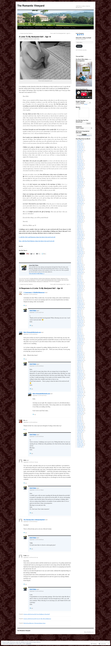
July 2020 (79, 241)
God (62, 280)
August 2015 (79, 326)
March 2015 (79, 333)
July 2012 (79, 380)
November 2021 (80, 218)
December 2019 (80, 251)
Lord (20, 281)
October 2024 (79, 166)
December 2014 (80, 338)
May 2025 (79, 156)
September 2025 (80, 150)
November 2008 (80, 445)
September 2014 (80, 342)
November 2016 (80, 304)
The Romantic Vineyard (30, 5)
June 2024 (79, 172)
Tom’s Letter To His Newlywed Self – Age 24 (60, 33)
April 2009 (79, 438)
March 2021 (79, 229)
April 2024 (79, 175)
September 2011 (80, 395)
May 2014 (79, 348)
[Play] (78, 97)
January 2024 (79, 179)
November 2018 (80, 269)
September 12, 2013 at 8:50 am (30, 422)
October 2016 (79, 306)
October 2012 (79, 376)
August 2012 (79, 379)
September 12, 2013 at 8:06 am (30, 294)
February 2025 (80, 160)
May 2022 (79, 209)
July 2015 (79, 328)
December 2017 (80, 285)
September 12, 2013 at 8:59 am (37, 366)
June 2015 (79, 329)
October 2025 (79, 149)
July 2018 (79, 275)
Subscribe (79, 46)
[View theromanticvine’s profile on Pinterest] (83, 34)
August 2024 (79, 169)
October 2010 (79, 411)
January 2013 (79, 372)
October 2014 (79, 341)
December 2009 (80, 426)
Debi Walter (36, 38)
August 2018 (79, 273)
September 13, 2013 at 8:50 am (37, 539)
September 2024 (80, 168)
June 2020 (79, 243)
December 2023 (80, 181)
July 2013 (79, 363)
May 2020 (79, 244)
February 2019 (80, 265)
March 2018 (79, 281)
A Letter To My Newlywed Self (47, 280)
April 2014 (79, 350)
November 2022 (80, 200)
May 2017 (79, 295)
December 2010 (80, 408)
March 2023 (79, 194)
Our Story (73, 28)
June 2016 (79, 311)
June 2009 (79, 435)
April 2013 (79, 367)
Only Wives (66, 28)
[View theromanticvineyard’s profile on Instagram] (81, 34)
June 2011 (79, 399)
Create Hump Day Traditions (26, 33)
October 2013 (79, 358)
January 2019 (79, 266)
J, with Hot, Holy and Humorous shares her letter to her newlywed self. (37, 237)
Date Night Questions (28, 28)
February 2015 (80, 335)
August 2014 (79, 344)
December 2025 (80, 146)
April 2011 (79, 402)
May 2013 (79, 366)
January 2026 (79, 144)
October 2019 (79, 254)
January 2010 (79, 424)
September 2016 (80, 307)
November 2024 (80, 165)
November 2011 (80, 392)
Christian (59, 280)
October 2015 (79, 323)
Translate (85, 104)
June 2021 (79, 225)
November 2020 (80, 235)
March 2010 (79, 421)
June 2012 (79, 382)
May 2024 (79, 174)
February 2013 (80, 370)
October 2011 (79, 394)
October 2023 (79, 184)
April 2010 (79, 420)
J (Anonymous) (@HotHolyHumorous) (34, 292)
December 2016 (80, 303)
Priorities (58, 278)
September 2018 (80, 272)
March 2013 (79, 369)
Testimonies (21, 280)
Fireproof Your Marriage (40, 28)
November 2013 (80, 357)
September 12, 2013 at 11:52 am (30, 462)
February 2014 (80, 353)
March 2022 (79, 212)
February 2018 (80, 282)
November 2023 (80, 182)
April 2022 (79, 210)
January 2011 (79, 407)
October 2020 (79, 237)
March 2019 (79, 263)
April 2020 (79, 245)
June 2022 (79, 207)
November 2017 (80, 287)
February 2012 (80, 388)
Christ (55, 280)
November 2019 (80, 253)
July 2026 (79, 141)
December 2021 (80, 216)
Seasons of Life (64, 278)
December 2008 (80, 443)
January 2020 (79, 250)
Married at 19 (40, 281)
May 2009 (79, 436)
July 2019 (79, 257)
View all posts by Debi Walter (36, 273)
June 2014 (79, 347)
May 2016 (79, 313)
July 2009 (79, 433)
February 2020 (80, 248)
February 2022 (80, 213)
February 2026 (80, 143)
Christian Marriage (34, 278)
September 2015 (80, 325)
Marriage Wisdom (32, 281)
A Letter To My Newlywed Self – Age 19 (35, 36)
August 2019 (79, 256)
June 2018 (79, 276)
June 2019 (79, 259)
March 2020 (79, 247)
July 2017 (79, 292)
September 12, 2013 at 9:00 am (37, 436)
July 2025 (79, 153)
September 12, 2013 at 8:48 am (30, 334)
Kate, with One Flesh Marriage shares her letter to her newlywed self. (36, 241)
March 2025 (79, 159)
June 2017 (79, 294)
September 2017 (80, 289)
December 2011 (80, 391)
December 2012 (80, 373)
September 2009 (80, 430)
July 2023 (79, 188)
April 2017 (79, 297)
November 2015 (80, 322)
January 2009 (79, 442)
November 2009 (80, 427)
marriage (26, 281)
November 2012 (80, 375)
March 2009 (79, 439)
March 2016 (79, 316)
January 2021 (79, 232)
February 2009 (80, 441)
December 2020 (80, 234)
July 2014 (79, 345)
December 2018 (80, 267)
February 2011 (80, 405)
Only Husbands (58, 28)
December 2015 (80, 320)
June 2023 (79, 190)
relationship (45, 281)
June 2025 (79, 155)
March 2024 (79, 177)
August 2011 (79, 397)
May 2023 (79, 191)
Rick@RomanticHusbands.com (32, 332)
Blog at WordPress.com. (89, 632)
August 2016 (79, 309)
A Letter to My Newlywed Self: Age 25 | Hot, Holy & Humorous (37, 618)
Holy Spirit (66, 280)
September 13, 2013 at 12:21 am (30, 557)
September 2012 (80, 377)
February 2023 (80, 196)
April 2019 (79, 262)
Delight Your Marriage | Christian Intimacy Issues (35, 623)
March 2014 (79, 351)
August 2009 (79, 432)
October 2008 (79, 446)
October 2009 (79, 429)
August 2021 (79, 222)
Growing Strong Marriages (44, 278)
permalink (57, 281)
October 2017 (79, 288)
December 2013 (80, 355)
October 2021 (79, 219)
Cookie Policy (28, 643)
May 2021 (79, 226)
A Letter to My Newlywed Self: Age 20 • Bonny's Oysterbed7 (37, 614)
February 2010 (80, 423)
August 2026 (79, 140)
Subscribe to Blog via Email (83, 38)
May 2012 (79, 383)
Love (22, 281)
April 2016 (79, 314)
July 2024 (79, 171)
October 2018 (79, 270)
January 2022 (79, 215)
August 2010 (79, 414)
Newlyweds (53, 278)
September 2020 (80, 238)
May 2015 (79, 331)
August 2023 (79, 187)
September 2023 (80, 185)
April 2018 (79, 279)
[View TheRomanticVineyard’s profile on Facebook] (77, 34)
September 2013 (80, 360)
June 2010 (79, 417)
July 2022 (79, 206)
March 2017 (79, 298)
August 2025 (79, 152)
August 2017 (79, 291)
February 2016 (80, 317)
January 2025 (79, 162)
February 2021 (80, 231)
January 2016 (79, 319)
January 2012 (79, 389)
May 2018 (79, 278)
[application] (84, 94)
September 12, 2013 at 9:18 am (39, 395)
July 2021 (79, 223)
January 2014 (79, 354)
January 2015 (79, 336)
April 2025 (79, 157)
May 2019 (79, 260)
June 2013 (79, 364)
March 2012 (79, 386)
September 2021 (80, 221)
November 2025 (80, 147)
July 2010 (79, 416)
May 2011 (79, 401)
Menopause (50, 28)
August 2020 (79, 240)
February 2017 (80, 300)
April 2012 (79, 385)
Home (20, 28)
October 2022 (79, 201)
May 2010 (79, 419)
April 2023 (79, 193)
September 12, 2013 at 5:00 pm (30, 521)
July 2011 (79, 398)
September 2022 (80, 203)
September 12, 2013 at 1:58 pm (37, 490)
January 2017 (79, 301)
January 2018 (79, 284)
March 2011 (79, 404)
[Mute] (88, 97)
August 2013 (79, 361)
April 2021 (79, 228)
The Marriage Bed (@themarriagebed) (34, 519)
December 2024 (80, 163)
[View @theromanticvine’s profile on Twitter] (79, 34)
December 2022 (80, 199)
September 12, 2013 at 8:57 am (37, 312)
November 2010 (80, 410)
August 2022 (79, 204)
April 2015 (79, 332)
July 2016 (79, 310)
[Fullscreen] (90, 97)
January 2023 (79, 197)
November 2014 (80, 339)
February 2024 (80, 178)
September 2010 (80, 413)
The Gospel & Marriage (30, 280)
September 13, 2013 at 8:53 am (37, 591)
